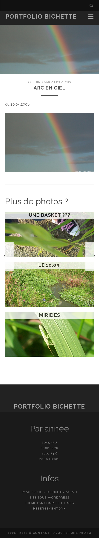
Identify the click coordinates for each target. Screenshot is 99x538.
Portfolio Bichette (41, 16)
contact (41, 533)
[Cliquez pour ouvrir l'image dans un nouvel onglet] (49, 170)
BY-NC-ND (68, 492)
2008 (45, 448)
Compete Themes (59, 503)
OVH (62, 508)
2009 (46, 442)
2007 (46, 453)
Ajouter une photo (72, 533)
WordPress (58, 497)
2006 (43, 459)
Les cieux (62, 82)
